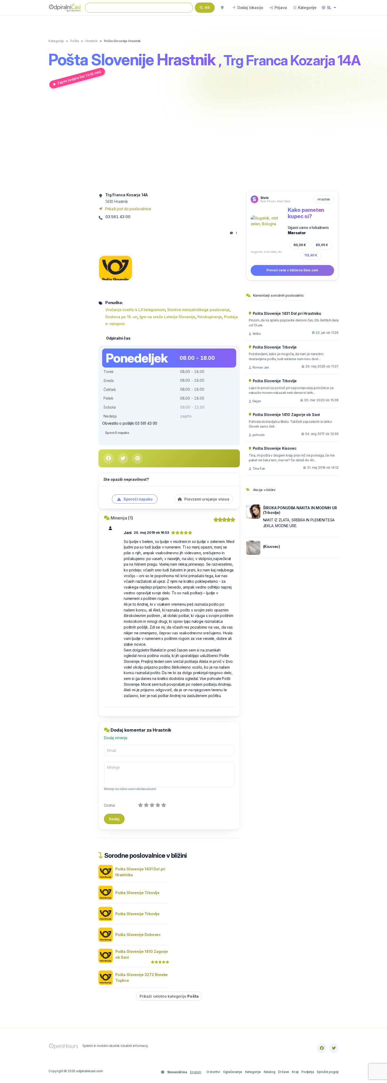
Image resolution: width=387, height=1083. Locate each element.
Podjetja (307, 1072)
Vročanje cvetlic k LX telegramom (135, 309)
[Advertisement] (193, 140)
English (195, 1072)
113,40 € (311, 255)
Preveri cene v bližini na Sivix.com (292, 270)
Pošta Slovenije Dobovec (138, 934)
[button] (329, 8)
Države (283, 1072)
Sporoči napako (117, 433)
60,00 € (300, 245)
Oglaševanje (232, 1072)
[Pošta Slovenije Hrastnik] (115, 267)
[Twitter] (334, 1048)
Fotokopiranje (209, 317)
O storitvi (213, 1072)
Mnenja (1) (122, 518)
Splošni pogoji (328, 1072)
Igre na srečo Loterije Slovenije (167, 317)
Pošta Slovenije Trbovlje (137, 892)
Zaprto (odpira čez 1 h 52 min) (79, 77)
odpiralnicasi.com (89, 1071)
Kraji (295, 1072)
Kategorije (253, 1072)
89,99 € (322, 245)
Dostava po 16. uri (121, 317)
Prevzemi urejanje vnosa (206, 499)
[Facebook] (321, 1048)
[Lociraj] (222, 8)
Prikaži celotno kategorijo (169, 996)
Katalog (269, 1072)
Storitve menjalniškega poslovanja (198, 309)
